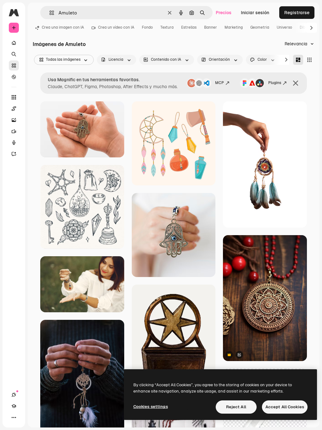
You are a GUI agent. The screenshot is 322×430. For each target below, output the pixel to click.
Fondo (147, 27)
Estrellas (189, 27)
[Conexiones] (14, 395)
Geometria (259, 27)
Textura (167, 27)
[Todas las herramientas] (14, 97)
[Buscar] (14, 54)
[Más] (14, 417)
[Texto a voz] (14, 143)
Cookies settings (150, 406)
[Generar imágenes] (14, 120)
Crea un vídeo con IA (116, 27)
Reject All (236, 407)
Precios (223, 12)
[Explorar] (14, 77)
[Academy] (14, 406)
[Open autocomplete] (49, 12)
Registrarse (296, 12)
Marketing (234, 27)
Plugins (274, 82)
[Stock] (14, 65)
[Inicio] (14, 43)
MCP (219, 82)
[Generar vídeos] (14, 131)
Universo (284, 27)
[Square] (309, 60)
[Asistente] (14, 154)
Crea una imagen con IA (63, 27)
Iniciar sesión (255, 12)
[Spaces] (14, 109)
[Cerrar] (295, 83)
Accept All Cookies (284, 407)
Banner (210, 27)
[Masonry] (298, 60)
